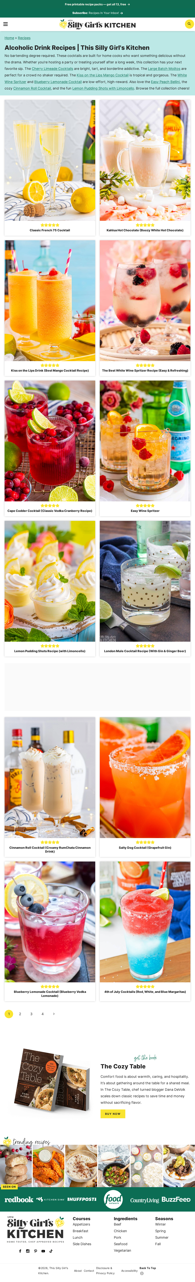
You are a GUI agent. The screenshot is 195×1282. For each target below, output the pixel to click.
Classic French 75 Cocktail (50, 230)
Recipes (24, 38)
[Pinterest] (35, 1251)
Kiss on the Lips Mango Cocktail (103, 75)
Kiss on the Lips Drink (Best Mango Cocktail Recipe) (50, 370)
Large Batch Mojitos (164, 69)
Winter (160, 1224)
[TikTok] (51, 1251)
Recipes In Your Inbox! (104, 13)
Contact (89, 1270)
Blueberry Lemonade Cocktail (58, 82)
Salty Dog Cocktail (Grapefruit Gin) (145, 848)
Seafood (120, 1244)
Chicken (120, 1231)
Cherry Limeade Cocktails (52, 69)
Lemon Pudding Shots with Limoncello (103, 88)
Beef (117, 1224)
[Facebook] (20, 1251)
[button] (42, 225)
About (78, 1270)
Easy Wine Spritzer (145, 511)
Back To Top (148, 1268)
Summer (162, 1237)
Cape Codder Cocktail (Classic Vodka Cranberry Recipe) (49, 511)
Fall (158, 1244)
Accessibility (129, 1270)
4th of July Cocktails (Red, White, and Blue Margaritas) (145, 992)
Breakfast (80, 1231)
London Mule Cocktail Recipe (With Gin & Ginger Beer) (145, 651)
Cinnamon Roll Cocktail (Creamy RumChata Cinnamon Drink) (50, 850)
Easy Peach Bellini (165, 82)
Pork (117, 1237)
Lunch (78, 1237)
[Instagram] (27, 1251)
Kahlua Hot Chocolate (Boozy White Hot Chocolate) (145, 230)
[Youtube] (43, 1251)
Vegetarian (122, 1250)
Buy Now (113, 1113)
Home (9, 38)
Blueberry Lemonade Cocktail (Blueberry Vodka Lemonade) (50, 994)
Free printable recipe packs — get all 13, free (97, 4)
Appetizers (81, 1224)
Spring (160, 1231)
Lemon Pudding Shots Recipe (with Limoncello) (50, 651)
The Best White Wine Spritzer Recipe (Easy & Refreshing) (145, 370)
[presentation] (50, 160)
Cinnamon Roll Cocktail (32, 88)
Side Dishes (82, 1244)
